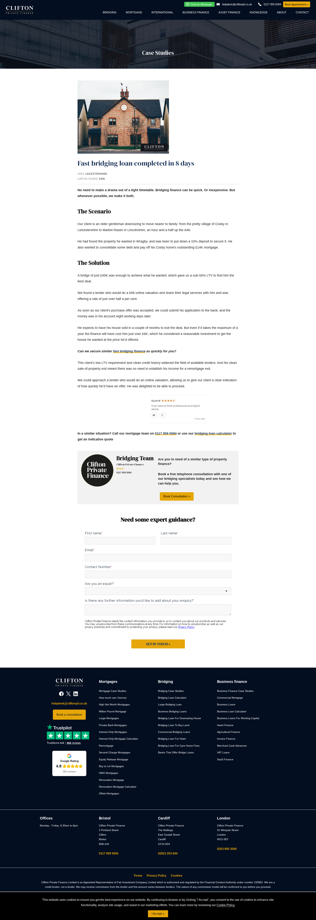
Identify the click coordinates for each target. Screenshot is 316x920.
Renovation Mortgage (111, 779)
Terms (138, 875)
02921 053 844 (168, 853)
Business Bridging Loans (172, 711)
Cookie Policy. (226, 905)
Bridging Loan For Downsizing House (179, 718)
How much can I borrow (112, 697)
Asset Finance (229, 12)
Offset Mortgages (109, 793)
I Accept (157, 913)
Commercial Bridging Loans (174, 731)
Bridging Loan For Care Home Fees (179, 745)
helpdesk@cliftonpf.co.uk (237, 4)
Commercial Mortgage (230, 697)
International (162, 12)
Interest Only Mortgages (113, 731)
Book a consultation (69, 714)
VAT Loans (223, 752)
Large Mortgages (109, 718)
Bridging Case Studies (171, 690)
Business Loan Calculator (232, 711)
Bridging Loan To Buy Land (173, 725)
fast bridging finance (129, 351)
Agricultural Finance (228, 731)
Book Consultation (175, 496)
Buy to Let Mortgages (111, 766)
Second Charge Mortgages (114, 752)
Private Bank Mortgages (113, 725)
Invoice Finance (226, 738)
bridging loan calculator (213, 433)
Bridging (109, 12)
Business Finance (196, 12)
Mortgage (134, 12)
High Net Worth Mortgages (114, 704)
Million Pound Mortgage (112, 711)
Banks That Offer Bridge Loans (176, 752)
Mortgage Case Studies (112, 690)
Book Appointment (295, 4)
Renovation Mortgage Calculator (117, 786)
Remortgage (106, 745)
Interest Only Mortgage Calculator (118, 738)
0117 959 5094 (166, 433)
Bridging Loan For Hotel (172, 738)
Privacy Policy (156, 875)
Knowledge (259, 12)
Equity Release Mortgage (113, 759)
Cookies (176, 875)
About (281, 12)
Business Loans (226, 704)
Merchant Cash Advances (232, 745)
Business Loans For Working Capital (238, 718)
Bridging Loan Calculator (172, 697)
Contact (302, 12)
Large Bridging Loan (170, 704)
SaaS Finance (225, 759)
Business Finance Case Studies (235, 690)
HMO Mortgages (108, 772)
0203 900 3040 (227, 848)
